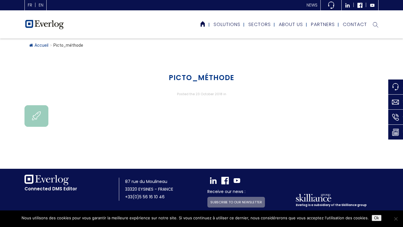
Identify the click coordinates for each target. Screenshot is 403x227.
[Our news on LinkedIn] (347, 5)
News (312, 5)
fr (30, 5)
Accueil (41, 45)
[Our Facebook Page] (360, 5)
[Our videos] (372, 5)
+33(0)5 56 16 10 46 (145, 197)
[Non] (396, 219)
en (41, 5)
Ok (376, 218)
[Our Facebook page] (225, 181)
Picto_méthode (201, 77)
